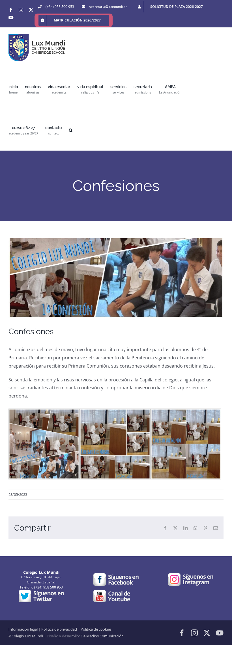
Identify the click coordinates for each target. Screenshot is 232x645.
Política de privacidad (59, 629)
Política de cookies (96, 629)
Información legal (23, 629)
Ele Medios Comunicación (102, 636)
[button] (70, 129)
